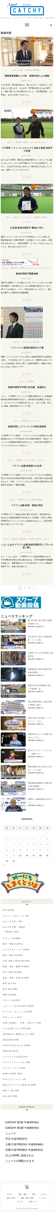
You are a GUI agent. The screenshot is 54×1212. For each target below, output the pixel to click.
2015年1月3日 (26, 392)
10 (14, 844)
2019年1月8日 (26, 156)
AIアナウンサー (11, 1068)
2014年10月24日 (26, 471)
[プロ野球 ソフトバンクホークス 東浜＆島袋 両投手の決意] (27, 123)
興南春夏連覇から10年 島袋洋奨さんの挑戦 (27, 75)
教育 (5, 983)
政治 (5, 989)
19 (27, 850)
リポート (7, 1000)
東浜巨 (25, 142)
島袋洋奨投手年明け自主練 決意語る (27, 387)
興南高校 (36, 70)
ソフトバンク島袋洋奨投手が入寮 (27, 347)
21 (40, 850)
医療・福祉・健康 (11, 966)
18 (20, 850)
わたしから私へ (10, 921)
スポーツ (16, 70)
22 (47, 850)
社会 (21, 70)
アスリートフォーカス (14, 1062)
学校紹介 (9, 932)
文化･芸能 (8, 972)
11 (20, 844)
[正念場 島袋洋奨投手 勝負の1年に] (27, 198)
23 (7, 855)
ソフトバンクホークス (37, 142)
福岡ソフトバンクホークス (23, 217)
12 (27, 844)
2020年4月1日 (26, 81)
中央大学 (38, 538)
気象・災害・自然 (11, 978)
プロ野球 (22, 267)
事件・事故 (8, 944)
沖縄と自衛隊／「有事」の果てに (19, 1023)
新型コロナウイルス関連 (15, 1085)
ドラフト (46, 538)
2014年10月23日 (26, 510)
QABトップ (33, 1202)
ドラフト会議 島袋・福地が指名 (27, 505)
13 (34, 844)
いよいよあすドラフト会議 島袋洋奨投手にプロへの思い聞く (27, 546)
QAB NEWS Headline (30, 1209)
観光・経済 (8, 955)
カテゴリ (20, 1202)
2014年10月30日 (26, 431)
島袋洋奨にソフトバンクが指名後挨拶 (27, 426)
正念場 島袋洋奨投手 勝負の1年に (27, 227)
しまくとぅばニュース (14, 916)
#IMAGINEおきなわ (13, 1045)
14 (40, 844)
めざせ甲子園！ (10, 927)
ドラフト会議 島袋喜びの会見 (27, 465)
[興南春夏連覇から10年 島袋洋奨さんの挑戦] (27, 51)
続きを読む (27, 102)
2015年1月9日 (26, 353)
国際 (5, 994)
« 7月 (3, 865)
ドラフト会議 (29, 460)
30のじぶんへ (10, 1017)
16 (7, 850)
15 (47, 844)
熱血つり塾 (8, 1090)
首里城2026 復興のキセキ (16, 1034)
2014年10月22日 (26, 552)
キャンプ (29, 267)
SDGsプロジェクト (12, 1079)
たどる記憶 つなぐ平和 (14, 1028)
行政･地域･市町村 (12, 961)
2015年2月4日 (26, 279)
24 (14, 855)
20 (34, 850)
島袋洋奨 (28, 70)
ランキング (43, 1198)
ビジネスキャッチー (13, 949)
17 (14, 850)
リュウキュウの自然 (13, 1056)
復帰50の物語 (10, 1073)
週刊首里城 (8, 1040)
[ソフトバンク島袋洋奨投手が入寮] (27, 322)
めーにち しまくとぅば (14, 1011)
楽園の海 (7, 1051)
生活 (5, 910)
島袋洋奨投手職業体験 (27, 273)
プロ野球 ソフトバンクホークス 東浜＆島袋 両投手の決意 (27, 149)
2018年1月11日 (26, 233)
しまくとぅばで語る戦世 (15, 1006)
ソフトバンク (26, 222)
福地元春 (40, 499)
